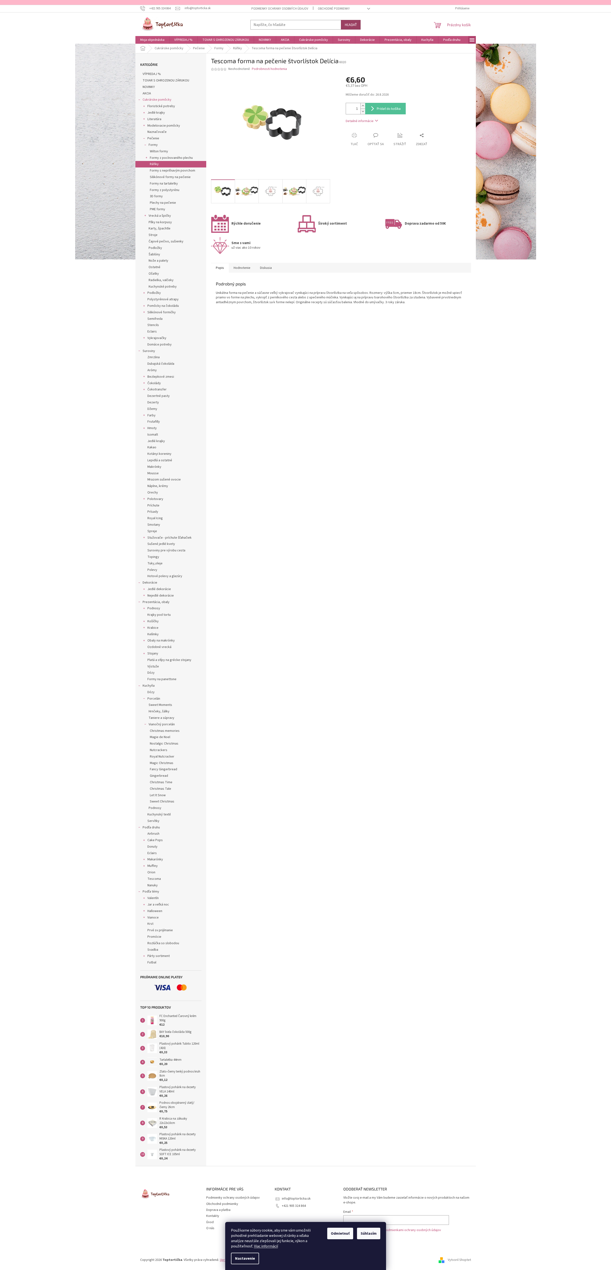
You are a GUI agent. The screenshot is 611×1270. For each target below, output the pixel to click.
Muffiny (152, 865)
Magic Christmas (161, 763)
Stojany (152, 653)
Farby (151, 415)
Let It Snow (158, 795)
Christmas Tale (160, 788)
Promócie (154, 936)
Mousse (153, 473)
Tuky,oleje (155, 563)
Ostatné (154, 267)
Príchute (153, 505)
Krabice (152, 627)
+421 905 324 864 (294, 1205)
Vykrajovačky (156, 338)
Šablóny (154, 254)
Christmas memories (165, 730)
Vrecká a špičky (160, 215)
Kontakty (212, 1216)
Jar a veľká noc (158, 904)
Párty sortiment (158, 956)
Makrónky (154, 466)
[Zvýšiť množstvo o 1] (362, 106)
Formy (153, 144)
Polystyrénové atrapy (163, 299)
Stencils (153, 325)
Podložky (155, 248)
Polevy (152, 569)
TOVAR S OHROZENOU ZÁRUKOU (166, 80)
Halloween (154, 911)
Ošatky (154, 273)
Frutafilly (153, 421)
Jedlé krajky (156, 112)
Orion (151, 872)
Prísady (152, 511)
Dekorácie (150, 582)
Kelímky (153, 634)
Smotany (153, 524)
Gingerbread (159, 775)
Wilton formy (159, 151)
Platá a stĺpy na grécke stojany (169, 660)
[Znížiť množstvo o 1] (362, 111)
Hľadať (351, 25)
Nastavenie (245, 1258)
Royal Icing (155, 518)
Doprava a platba (218, 1210)
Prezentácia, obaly (156, 602)
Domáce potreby (159, 344)
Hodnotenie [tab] (242, 267)
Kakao (151, 447)
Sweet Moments (160, 705)
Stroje (153, 235)
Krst (150, 923)
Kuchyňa (149, 685)
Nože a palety (158, 260)
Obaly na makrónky (161, 640)
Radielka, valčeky (161, 280)
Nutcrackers (158, 750)
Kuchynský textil (159, 814)
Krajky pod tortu (159, 614)
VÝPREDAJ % (152, 74)
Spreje (152, 531)
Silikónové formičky (161, 312)
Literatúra (154, 119)
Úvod (210, 1222)
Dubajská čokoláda (160, 363)
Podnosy (153, 608)
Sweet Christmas (162, 801)
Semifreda (155, 318)
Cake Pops (155, 840)
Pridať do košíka (389, 108)
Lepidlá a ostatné (159, 460)
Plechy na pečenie (163, 202)
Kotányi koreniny (159, 453)
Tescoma (154, 878)
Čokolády (154, 383)
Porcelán (153, 698)
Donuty (152, 846)
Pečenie (153, 138)
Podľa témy (151, 891)
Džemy (152, 409)
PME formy (157, 209)
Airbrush (153, 833)
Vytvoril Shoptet (459, 1260)
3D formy (156, 196)
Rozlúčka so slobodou (163, 943)
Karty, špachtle (159, 228)
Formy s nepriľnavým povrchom (172, 170)
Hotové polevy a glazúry (164, 576)
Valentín (153, 898)
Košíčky (153, 621)
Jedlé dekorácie (159, 589)
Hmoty (152, 428)
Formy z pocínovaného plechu (171, 157)
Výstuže (153, 666)
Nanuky (152, 885)
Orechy (152, 492)
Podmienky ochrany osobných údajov (279, 8)
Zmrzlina (153, 357)
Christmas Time (161, 782)
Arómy (152, 370)
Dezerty (153, 402)
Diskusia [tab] (266, 267)
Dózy (151, 672)
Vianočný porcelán (162, 724)
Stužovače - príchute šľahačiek (169, 537)
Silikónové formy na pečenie (170, 177)
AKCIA (147, 93)
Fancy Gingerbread (163, 769)
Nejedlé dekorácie (160, 595)
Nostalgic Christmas (164, 743)
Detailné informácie (360, 121)
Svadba (152, 949)
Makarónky (155, 859)
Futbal (151, 962)
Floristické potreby (161, 106)
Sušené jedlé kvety (161, 544)
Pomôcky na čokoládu (163, 305)
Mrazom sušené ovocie (164, 479)
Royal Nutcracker (162, 756)
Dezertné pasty (158, 396)
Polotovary (155, 499)
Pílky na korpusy (160, 222)
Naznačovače (157, 131)
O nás (210, 1228)
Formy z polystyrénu (164, 190)
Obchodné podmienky (334, 8)
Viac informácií (266, 1246)
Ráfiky (154, 164)
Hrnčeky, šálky (159, 711)
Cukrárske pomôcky (157, 99)
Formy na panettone (161, 679)
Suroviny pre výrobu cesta (166, 550)
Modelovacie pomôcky (163, 125)
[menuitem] (152, 40)
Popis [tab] (220, 267)
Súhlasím (369, 1233)
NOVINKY (149, 87)
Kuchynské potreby (163, 286)
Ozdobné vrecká (159, 647)
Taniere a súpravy (161, 717)
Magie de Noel (160, 737)
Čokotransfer (157, 389)
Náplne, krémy (157, 486)
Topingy (153, 557)
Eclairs (152, 331)
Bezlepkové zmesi (160, 376)
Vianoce (153, 917)
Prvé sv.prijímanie (160, 930)
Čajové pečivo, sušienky (166, 241)
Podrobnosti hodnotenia (269, 69)
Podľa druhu (151, 827)
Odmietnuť (340, 1233)
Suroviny (149, 351)
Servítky (153, 821)
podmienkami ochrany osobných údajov (412, 1230)
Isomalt (152, 434)
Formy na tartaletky (164, 183)
